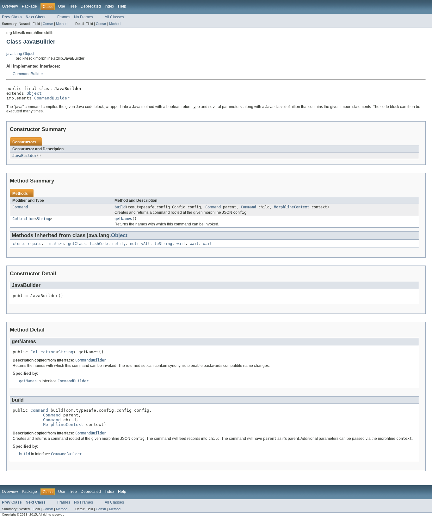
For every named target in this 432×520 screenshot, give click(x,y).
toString (163, 244)
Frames (63, 17)
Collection (23, 219)
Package (29, 6)
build (120, 207)
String (43, 219)
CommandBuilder (28, 74)
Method (61, 24)
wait (180, 244)
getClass (77, 244)
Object (34, 93)
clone (18, 244)
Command (20, 207)
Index (109, 6)
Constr (48, 24)
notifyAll (140, 244)
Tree (73, 6)
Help (122, 6)
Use (61, 6)
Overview (10, 6)
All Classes (114, 17)
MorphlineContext (291, 207)
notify (119, 244)
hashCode (99, 244)
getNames (123, 219)
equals (34, 244)
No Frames (83, 17)
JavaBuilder (24, 155)
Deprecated (91, 6)
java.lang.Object (20, 53)
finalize (55, 244)
